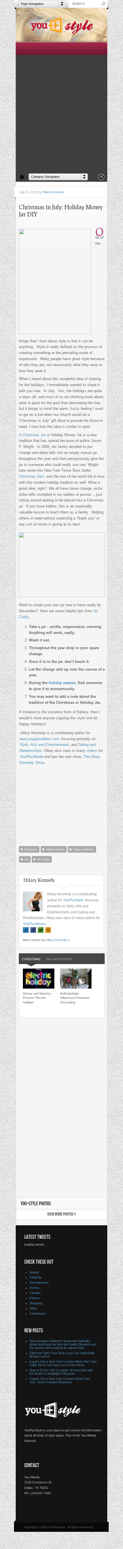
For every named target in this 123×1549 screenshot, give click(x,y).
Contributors (38, 1313)
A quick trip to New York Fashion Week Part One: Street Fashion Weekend (59, 1380)
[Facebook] (33, 930)
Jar (26, 859)
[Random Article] (101, 178)
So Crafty (43, 859)
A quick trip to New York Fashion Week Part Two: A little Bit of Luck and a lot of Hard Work (63, 1363)
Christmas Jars (31, 476)
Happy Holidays (83, 849)
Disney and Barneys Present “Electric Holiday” (37, 998)
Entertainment (39, 1282)
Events (34, 1287)
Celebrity (35, 1277)
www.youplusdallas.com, (40, 739)
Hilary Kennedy (53, 192)
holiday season (62, 683)
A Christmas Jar (32, 435)
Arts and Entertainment (49, 744)
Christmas (30, 849)
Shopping (35, 1303)
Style (23, 744)
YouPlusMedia (31, 756)
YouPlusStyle (73, 900)
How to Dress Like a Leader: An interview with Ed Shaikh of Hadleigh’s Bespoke (61, 1371)
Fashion (35, 1293)
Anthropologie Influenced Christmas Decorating (75, 998)
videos (91, 750)
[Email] (40, 930)
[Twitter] (26, 930)
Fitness (34, 1298)
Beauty (34, 1272)
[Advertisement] (61, 106)
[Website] (48, 930)
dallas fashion (55, 849)
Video (33, 1308)
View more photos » (61, 1214)
